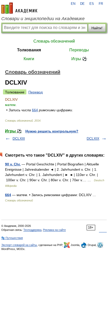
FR (101, 4)
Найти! (96, 28)
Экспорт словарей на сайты (19, 244)
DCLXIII (19, 138)
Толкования (29, 50)
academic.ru (19, 8)
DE (82, 4)
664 (35, 110)
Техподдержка (32, 229)
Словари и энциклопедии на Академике (43, 18)
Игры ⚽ (79, 59)
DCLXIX (93, 138)
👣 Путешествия (12, 237)
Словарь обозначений (54, 41)
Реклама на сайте (54, 229)
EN (73, 4)
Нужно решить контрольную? (51, 131)
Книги (29, 59)
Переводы (79, 50)
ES (91, 4)
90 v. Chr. (13, 164)
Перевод (35, 92)
